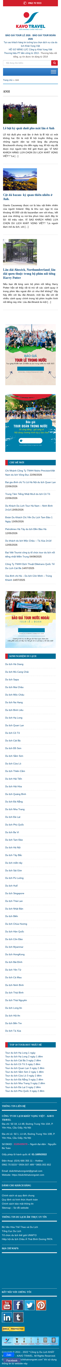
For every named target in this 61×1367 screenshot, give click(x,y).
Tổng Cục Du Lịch (11, 1231)
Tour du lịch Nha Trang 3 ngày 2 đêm (25, 1083)
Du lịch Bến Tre (13, 1023)
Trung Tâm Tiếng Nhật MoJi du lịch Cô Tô (27, 494)
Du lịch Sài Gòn (13, 870)
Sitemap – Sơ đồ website (15, 1207)
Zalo (8, 1354)
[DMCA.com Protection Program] (13, 1328)
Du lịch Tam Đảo (14, 839)
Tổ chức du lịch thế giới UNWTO (19, 1235)
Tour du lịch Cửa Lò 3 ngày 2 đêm (23, 1075)
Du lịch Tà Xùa (13, 1030)
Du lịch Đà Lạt (12, 817)
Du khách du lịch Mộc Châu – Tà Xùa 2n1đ (28, 540)
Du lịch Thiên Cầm (15, 771)
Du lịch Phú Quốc (14, 824)
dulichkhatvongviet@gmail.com (25, 1171)
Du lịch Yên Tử (13, 969)
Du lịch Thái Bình (14, 992)
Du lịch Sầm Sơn (14, 756)
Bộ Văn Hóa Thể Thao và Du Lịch (20, 1227)
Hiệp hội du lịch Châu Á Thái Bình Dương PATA (27, 1239)
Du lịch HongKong (15, 954)
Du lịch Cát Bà (13, 740)
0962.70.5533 (9, 1164)
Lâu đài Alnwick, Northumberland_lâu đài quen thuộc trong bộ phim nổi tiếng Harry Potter (29, 273)
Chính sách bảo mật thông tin (18, 1203)
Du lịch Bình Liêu (14, 710)
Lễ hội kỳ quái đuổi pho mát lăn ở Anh (28, 128)
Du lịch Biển (11, 916)
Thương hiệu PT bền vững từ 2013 (21, 53)
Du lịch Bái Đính (13, 962)
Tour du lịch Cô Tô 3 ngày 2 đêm (22, 1064)
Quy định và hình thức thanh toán (20, 1199)
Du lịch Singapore (14, 893)
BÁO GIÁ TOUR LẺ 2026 (17, 35)
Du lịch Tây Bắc (13, 855)
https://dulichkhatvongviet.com (28, 1174)
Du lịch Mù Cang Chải (17, 671)
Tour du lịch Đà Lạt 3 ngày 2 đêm (23, 1087)
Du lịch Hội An (12, 1015)
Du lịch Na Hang (14, 702)
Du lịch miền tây (13, 862)
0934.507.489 (26, 1164)
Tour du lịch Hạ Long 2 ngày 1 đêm (24, 1056)
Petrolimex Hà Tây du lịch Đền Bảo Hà (25, 529)
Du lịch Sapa (12, 679)
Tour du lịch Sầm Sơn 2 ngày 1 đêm (24, 1071)
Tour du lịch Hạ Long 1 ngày (20, 1052)
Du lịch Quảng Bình (15, 794)
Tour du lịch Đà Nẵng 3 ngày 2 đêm (24, 1079)
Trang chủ (7, 80)
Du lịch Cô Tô (12, 732)
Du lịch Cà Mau (13, 977)
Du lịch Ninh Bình (14, 985)
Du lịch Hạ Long (13, 717)
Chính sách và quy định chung (18, 1195)
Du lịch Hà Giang (14, 664)
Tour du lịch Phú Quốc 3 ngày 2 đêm (24, 1091)
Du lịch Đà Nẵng (14, 801)
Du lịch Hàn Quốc (14, 931)
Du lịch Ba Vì (12, 832)
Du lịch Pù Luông (14, 878)
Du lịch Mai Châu (14, 687)
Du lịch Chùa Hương (16, 923)
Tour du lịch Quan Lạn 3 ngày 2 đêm (24, 1068)
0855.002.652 (43, 1164)
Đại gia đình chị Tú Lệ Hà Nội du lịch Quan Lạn (30, 482)
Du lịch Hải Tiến (13, 778)
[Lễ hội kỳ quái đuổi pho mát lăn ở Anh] (20, 112)
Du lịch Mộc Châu (14, 694)
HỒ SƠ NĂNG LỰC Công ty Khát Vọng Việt (30, 49)
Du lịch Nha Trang (15, 809)
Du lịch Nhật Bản (14, 908)
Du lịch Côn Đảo (14, 939)
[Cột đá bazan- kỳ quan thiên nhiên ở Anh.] (20, 179)
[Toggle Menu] (53, 71)
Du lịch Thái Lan (14, 901)
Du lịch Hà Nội (13, 847)
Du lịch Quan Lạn (14, 725)
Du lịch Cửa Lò (13, 763)
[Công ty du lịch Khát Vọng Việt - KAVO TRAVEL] (30, 20)
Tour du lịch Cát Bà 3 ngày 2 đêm (23, 1060)
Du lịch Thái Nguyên (16, 1000)
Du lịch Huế (11, 885)
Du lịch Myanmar (14, 946)
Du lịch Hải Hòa (13, 786)
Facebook (11, 1360)
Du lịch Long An (13, 1008)
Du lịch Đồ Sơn (13, 748)
